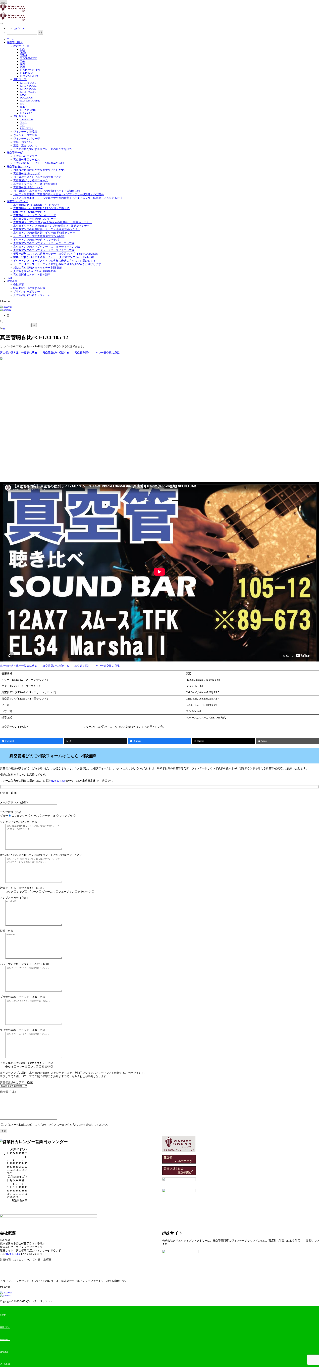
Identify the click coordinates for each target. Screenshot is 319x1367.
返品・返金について (25, 145)
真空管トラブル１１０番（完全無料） (35, 184)
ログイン (18, 28)
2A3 (22, 49)
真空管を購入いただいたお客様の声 (34, 271)
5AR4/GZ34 (26, 119)
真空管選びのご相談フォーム (30, 180)
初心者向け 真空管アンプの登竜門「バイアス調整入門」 (47, 190)
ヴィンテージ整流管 (25, 131)
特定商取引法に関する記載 (29, 288)
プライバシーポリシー (26, 291)
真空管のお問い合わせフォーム (32, 295)
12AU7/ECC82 (28, 85)
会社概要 (18, 284)
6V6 (22, 61)
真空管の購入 (15, 42)
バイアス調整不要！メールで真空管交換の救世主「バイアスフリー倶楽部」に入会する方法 (67, 197)
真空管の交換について (26, 173)
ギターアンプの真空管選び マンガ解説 (36, 239)
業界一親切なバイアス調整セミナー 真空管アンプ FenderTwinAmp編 (55, 253)
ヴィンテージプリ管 (25, 135)
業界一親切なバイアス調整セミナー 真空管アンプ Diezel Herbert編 (53, 257)
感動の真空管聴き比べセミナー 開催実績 (37, 267)
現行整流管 (20, 116)
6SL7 (23, 103)
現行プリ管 (20, 79)
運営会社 (12, 281)
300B (23, 52)
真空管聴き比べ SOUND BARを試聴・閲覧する (41, 208)
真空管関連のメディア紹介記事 (32, 274)
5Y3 (22, 125)
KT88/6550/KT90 (29, 76)
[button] (1, 321)
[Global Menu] (1, 23)
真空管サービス (16, 152)
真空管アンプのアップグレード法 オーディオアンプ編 (46, 246)
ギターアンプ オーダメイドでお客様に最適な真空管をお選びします (54, 260)
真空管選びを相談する (56, 352)
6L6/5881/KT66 (28, 58)
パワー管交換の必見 (108, 352)
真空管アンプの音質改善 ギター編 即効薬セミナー (44, 232)
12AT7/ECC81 (28, 82)
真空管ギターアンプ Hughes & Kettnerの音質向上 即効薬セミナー (52, 222)
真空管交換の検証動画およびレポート (35, 218)
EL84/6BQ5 (26, 73)
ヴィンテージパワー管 (26, 138)
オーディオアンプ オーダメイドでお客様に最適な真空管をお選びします (57, 264)
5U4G (23, 122)
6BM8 (23, 55)
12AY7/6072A (28, 91)
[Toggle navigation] (3, 1)
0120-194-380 (58, 780)
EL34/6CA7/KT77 (30, 70)
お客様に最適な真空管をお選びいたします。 (39, 170)
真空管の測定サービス (26, 159)
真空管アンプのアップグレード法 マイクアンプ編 (43, 250)
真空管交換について (19, 166)
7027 (22, 64)
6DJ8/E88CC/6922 (30, 100)
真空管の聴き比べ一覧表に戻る (18, 352)
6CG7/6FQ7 (26, 97)
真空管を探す (82, 352)
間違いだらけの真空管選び (29, 211)
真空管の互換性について (28, 187)
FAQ (9, 278)
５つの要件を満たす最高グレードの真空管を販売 (42, 149)
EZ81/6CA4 (26, 128)
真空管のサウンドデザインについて (34, 215)
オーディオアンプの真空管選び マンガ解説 (38, 236)
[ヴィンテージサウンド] (12, 10)
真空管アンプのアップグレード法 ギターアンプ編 (43, 243)
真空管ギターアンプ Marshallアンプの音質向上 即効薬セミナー (51, 225)
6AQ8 (23, 94)
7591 (22, 67)
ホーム (11, 39)
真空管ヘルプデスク (25, 156)
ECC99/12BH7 (28, 110)
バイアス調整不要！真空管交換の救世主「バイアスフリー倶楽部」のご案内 (58, 194)
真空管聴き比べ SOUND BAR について (36, 204)
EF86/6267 (26, 113)
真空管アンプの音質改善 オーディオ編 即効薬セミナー (46, 229)
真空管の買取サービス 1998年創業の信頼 (38, 163)
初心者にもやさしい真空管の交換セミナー (38, 177)
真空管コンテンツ (17, 201)
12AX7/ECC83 (28, 88)
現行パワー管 (21, 46)
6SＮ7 (23, 106)
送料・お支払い (22, 142)
